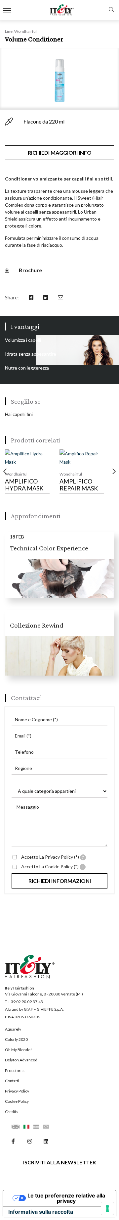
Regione (23, 768)
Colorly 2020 (16, 1039)
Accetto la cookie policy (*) (52, 866)
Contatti (12, 1080)
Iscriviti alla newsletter (59, 1162)
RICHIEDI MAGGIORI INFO (60, 152)
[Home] (62, 10)
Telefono (24, 752)
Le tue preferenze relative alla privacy (66, 1198)
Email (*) (23, 735)
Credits (11, 1111)
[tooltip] (83, 857)
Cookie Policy (17, 1101)
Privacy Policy (17, 1091)
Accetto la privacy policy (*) (52, 857)
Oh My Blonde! (18, 1049)
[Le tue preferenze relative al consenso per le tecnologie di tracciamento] (107, 1208)
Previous (5, 471)
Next (114, 471)
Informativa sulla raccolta (40, 1211)
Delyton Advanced (21, 1059)
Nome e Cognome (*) (36, 719)
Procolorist (15, 1070)
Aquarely (13, 1029)
